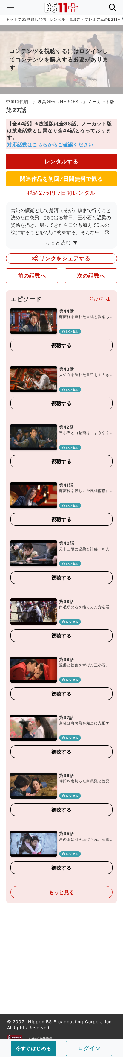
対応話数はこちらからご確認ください (50, 144)
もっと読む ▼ (61, 243)
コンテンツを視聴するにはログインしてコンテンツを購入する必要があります (59, 59)
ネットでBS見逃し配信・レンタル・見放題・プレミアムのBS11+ (63, 19)
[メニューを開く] (10, 7)
